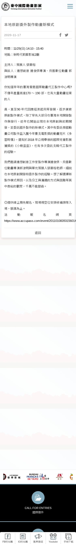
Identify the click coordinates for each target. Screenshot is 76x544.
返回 (38, 232)
